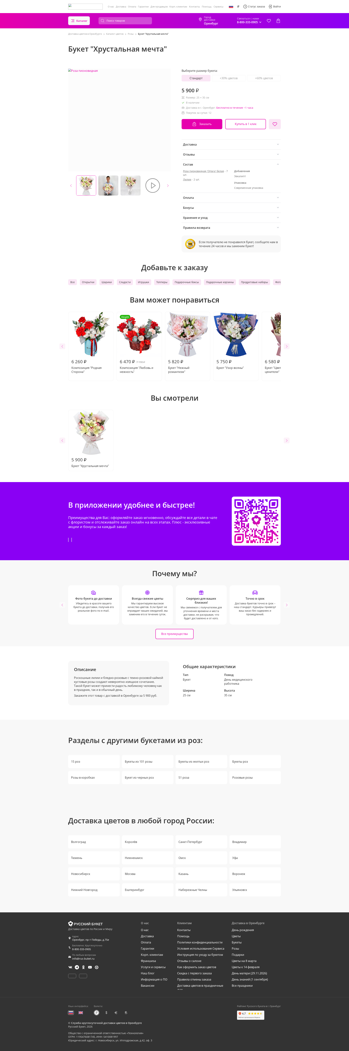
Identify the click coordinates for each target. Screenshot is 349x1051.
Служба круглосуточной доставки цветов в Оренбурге (106, 1023)
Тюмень (76, 858)
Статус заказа (256, 6)
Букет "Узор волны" (230, 364)
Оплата (132, 6)
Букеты (237, 942)
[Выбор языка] (231, 6)
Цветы (236, 936)
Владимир (239, 842)
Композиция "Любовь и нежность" (136, 344)
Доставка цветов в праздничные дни (200, 988)
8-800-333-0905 (81, 949)
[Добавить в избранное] (275, 124)
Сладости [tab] (125, 282)
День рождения (243, 930)
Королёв (131, 842)
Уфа (235, 858)
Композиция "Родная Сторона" (86, 366)
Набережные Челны (192, 890)
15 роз (75, 762)
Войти (277, 6)
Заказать (205, 124)
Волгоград (78, 842)
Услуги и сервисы (153, 967)
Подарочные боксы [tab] (187, 282)
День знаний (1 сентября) (250, 979)
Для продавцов (159, 6)
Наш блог (148, 973)
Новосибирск (80, 874)
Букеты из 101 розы (138, 762)
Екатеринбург (134, 890)
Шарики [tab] (107, 282)
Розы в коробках (83, 778)
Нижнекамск (134, 858)
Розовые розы (242, 778)
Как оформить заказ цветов (196, 967)
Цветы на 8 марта (244, 961)
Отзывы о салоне (189, 961)
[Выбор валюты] (238, 6)
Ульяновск (239, 890)
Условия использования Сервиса (200, 949)
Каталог (81, 21)
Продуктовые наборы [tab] (254, 282)
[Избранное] (268, 20)
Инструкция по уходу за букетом (200, 955)
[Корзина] (278, 20)
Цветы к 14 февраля (246, 967)
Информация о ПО (154, 979)
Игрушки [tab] (143, 282)
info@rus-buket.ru (83, 958)
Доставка (121, 6)
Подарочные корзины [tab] (220, 282)
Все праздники (242, 986)
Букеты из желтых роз (193, 762)
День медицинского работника (238, 682)
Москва (130, 874)
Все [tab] (72, 282)
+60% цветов (264, 78)
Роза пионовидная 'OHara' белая (203, 171)
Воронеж (238, 874)
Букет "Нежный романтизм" (178, 366)
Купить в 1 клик (245, 124)
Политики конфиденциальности (199, 942)
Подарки (238, 955)
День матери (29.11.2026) (249, 973)
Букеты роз (240, 762)
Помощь (207, 6)
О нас (111, 6)
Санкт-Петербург (190, 842)
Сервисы (218, 6)
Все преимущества (174, 634)
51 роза (183, 778)
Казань (183, 874)
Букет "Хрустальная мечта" (90, 462)
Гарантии (143, 6)
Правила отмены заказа (194, 979)
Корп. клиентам (178, 6)
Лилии (187, 179)
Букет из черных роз (139, 778)
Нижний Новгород (84, 890)
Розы (235, 949)
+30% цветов (229, 78)
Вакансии (147, 986)
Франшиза (148, 961)
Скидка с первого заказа (194, 973)
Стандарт (196, 78)
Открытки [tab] (88, 282)
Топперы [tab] (161, 282)
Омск (182, 858)
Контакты (194, 6)
